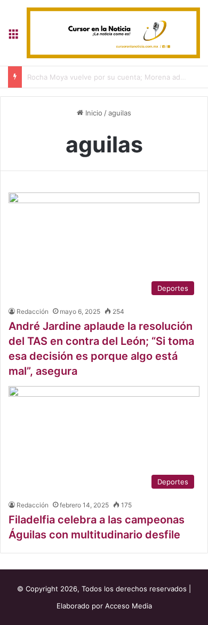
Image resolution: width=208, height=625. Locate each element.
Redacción (33, 311)
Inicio (92, 113)
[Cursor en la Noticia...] (113, 32)
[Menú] (13, 37)
